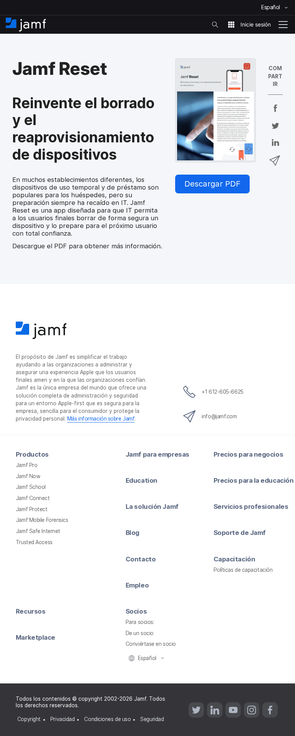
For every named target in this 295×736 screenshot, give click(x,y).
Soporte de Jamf (240, 532)
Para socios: (140, 622)
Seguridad (152, 719)
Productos (32, 454)
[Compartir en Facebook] (275, 113)
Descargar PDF (212, 183)
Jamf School (31, 487)
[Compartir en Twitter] (275, 130)
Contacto (141, 559)
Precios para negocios (248, 454)
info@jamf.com (219, 416)
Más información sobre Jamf (100, 419)
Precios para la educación (254, 480)
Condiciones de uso (107, 719)
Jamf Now (28, 476)
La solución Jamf (152, 506)
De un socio (140, 633)
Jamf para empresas (157, 454)
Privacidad (62, 719)
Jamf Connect (33, 498)
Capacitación (234, 559)
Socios (136, 611)
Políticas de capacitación (243, 570)
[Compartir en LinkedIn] (275, 148)
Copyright (29, 719)
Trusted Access (34, 542)
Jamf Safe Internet (38, 531)
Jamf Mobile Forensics (42, 520)
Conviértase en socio (151, 644)
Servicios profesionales (251, 506)
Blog (132, 532)
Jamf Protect (32, 509)
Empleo (137, 585)
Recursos (30, 611)
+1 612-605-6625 (222, 392)
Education (141, 480)
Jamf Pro (26, 465)
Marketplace (35, 637)
